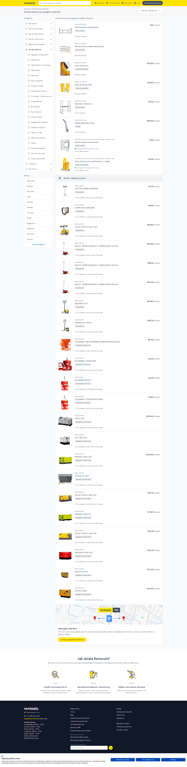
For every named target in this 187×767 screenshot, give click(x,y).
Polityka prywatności (124, 727)
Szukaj (119, 709)
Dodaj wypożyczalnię (153, 3)
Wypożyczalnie (114, 3)
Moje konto (128, 3)
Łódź (29, 197)
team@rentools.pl (33, 716)
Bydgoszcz (31, 223)
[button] (109, 30)
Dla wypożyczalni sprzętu (79, 737)
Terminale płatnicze (77, 724)
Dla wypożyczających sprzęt (80, 740)
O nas (72, 712)
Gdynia (30, 239)
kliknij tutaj (35, 719)
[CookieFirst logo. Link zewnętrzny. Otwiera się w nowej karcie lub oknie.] (2, 756)
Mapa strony (75, 709)
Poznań (30, 202)
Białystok (30, 228)
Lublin (29, 218)
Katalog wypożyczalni (124, 712)
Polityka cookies (122, 730)
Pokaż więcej (38, 244)
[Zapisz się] (111, 748)
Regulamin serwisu (123, 723)
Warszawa (31, 181)
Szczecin (30, 213)
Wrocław (30, 191)
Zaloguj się (120, 718)
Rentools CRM (75, 727)
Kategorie (101, 3)
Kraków (30, 186)
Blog (71, 715)
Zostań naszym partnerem (79, 718)
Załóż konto (121, 715)
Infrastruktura (37, 9)
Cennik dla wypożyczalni (79, 721)
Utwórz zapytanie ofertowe (72, 639)
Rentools (27, 9)
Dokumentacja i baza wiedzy (80, 731)
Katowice (30, 234)
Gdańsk (30, 207)
